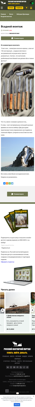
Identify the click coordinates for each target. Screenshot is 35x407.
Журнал (11, 7)
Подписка (19, 7)
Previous (3, 310)
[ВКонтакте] (4, 183)
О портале (6, 361)
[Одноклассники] (7, 183)
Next (32, 310)
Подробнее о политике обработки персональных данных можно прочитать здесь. (17, 400)
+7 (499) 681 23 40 (20, 374)
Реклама (13, 361)
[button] (17, 399)
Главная (5, 356)
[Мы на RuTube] (17, 368)
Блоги (30, 356)
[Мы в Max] (27, 368)
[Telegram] (12, 183)
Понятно (17, 404)
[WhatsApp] (9, 183)
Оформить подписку (7, 262)
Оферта (19, 361)
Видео (24, 356)
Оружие (18, 356)
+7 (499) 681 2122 (20, 383)
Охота (12, 356)
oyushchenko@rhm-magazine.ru (22, 376)
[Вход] (31, 8)
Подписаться (5, 248)
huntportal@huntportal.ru (19, 385)
